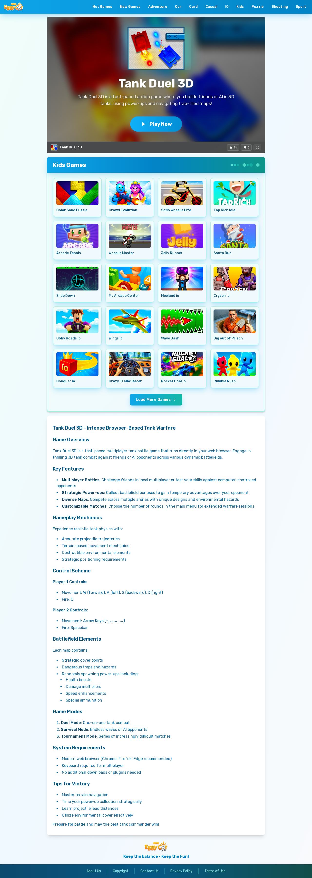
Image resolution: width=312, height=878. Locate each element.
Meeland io (170, 296)
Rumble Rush (225, 381)
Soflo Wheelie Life (176, 210)
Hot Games (102, 7)
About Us (94, 871)
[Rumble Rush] (235, 364)
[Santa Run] (235, 236)
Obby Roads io (68, 338)
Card (193, 7)
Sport (301, 7)
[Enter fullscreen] (257, 147)
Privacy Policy (181, 871)
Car (178, 7)
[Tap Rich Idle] (235, 193)
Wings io (116, 338)
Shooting (280, 7)
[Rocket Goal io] (182, 364)
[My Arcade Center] (130, 278)
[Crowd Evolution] (130, 193)
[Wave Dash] (182, 321)
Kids (240, 7)
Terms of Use (215, 871)
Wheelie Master (121, 253)
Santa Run (223, 253)
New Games (130, 7)
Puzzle (258, 7)
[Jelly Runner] (182, 236)
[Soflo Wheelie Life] (182, 193)
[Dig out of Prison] (235, 321)
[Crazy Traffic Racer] (130, 364)
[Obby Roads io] (77, 321)
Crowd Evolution (123, 210)
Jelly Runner (172, 253)
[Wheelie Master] (130, 236)
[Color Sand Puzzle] (77, 193)
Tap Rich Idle (224, 210)
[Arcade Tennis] (77, 236)
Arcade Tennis (68, 253)
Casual (211, 7)
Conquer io (65, 381)
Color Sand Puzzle (71, 210)
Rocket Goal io (173, 381)
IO (227, 7)
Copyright (120, 871)
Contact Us (149, 871)
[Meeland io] (182, 278)
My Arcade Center (124, 296)
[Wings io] (130, 321)
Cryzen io (222, 296)
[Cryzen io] (235, 278)
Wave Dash (170, 338)
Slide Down (65, 296)
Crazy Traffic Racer (125, 381)
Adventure (157, 7)
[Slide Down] (77, 278)
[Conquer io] (77, 364)
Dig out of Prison (228, 338)
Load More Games (153, 399)
